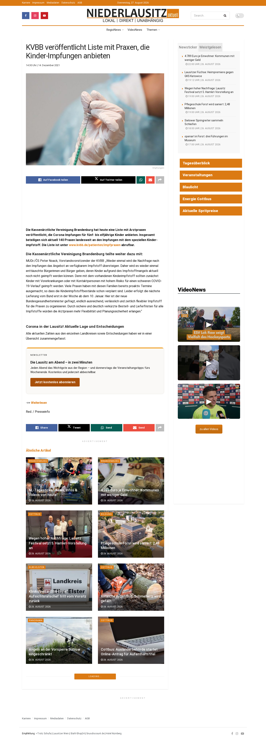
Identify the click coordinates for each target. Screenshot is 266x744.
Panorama (35, 620)
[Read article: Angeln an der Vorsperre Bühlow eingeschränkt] (59, 640)
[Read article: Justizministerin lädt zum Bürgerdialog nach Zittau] (59, 699)
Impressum (38, 2)
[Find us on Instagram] (35, 15)
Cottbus (35, 514)
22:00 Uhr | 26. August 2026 (204, 64)
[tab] (188, 47)
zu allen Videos (209, 429)
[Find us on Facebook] (25, 15)
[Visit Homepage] (133, 16)
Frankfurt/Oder (40, 732)
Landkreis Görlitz (41, 679)
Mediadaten (53, 2)
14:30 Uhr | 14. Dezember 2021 (43, 65)
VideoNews (135, 30)
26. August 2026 (41, 500)
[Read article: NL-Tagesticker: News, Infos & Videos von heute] (59, 481)
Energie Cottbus (197, 199)
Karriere (26, 2)
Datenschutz (68, 2)
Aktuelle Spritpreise (200, 211)
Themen (151, 30)
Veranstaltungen (197, 175)
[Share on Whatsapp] (141, 180)
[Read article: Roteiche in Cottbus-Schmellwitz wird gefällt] (131, 587)
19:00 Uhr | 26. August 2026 (204, 96)
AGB (80, 2)
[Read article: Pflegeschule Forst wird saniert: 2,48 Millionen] (131, 534)
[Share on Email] (150, 180)
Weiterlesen (39, 403)
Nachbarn (107, 732)
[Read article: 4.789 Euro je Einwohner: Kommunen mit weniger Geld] (131, 481)
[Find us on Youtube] (44, 15)
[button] (209, 324)
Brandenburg (38, 461)
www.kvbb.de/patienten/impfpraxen (95, 245)
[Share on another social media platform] (160, 180)
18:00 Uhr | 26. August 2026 (204, 128)
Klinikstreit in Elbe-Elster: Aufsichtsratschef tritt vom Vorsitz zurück (57, 596)
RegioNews (114, 30)
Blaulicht (190, 187)
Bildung (106, 514)
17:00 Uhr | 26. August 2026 (204, 144)
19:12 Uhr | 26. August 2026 (204, 80)
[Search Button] (226, 15)
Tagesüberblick (196, 163)
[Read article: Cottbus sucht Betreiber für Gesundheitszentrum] (131, 699)
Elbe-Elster (36, 567)
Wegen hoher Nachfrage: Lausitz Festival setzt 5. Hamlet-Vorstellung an (57, 543)
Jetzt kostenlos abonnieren (55, 382)
